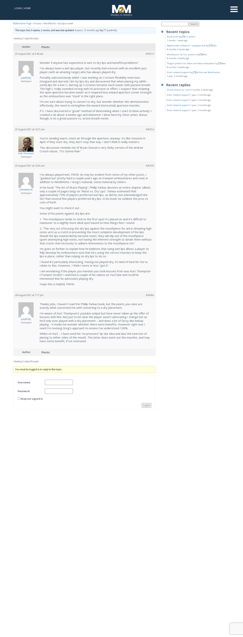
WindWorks (49, 23)
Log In (146, 405)
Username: (24, 382)
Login (17, 8)
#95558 (150, 165)
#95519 (150, 53)
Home (27, 8)
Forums (37, 23)
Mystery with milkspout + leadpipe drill (186, 45)
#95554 (150, 129)
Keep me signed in (32, 398)
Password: (24, 391)
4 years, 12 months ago (87, 30)
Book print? (172, 36)
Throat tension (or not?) (178, 89)
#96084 (150, 295)
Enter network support (178, 72)
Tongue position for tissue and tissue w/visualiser (191, 63)
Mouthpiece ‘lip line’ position (181, 54)
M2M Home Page (22, 23)
